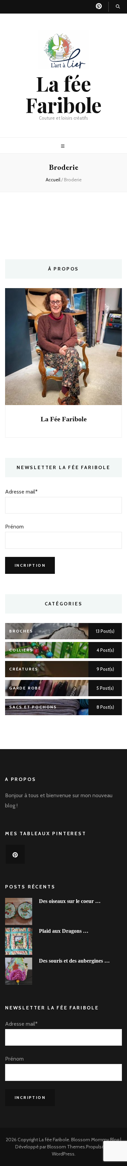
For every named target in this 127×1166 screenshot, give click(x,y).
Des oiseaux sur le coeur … (70, 901)
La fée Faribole (63, 93)
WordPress (63, 1154)
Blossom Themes (66, 1147)
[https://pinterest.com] (15, 854)
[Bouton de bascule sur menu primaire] (63, 146)
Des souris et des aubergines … (74, 961)
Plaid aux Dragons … (63, 931)
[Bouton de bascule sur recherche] (118, 6)
